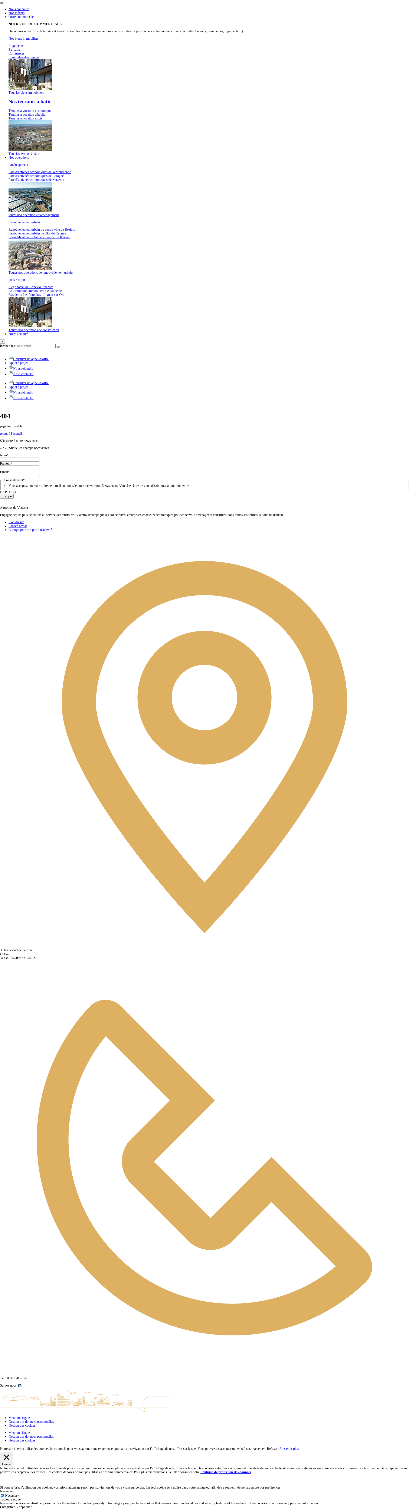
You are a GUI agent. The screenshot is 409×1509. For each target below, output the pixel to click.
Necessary (12, 1495)
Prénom (6, 463)
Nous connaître (19, 9)
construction (17, 280)
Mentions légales (20, 1418)
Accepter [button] (259, 1448)
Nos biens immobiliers (24, 38)
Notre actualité (18, 334)
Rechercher (8, 346)
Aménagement (18, 165)
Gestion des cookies (22, 1425)
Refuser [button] (272, 1448)
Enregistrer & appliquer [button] (16, 1507)
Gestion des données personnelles (31, 1421)
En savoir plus (289, 1448)
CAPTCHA (8, 492)
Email (5, 472)
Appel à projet (18, 363)
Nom (4, 455)
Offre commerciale (21, 17)
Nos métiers (16, 13)
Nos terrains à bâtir (30, 101)
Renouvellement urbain (24, 222)
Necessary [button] (7, 1491)
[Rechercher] (58, 347)
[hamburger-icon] (1, 3)
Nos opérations (19, 157)
